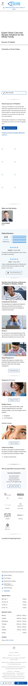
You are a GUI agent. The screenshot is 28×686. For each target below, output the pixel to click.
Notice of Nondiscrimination (9, 673)
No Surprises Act (20, 673)
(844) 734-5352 (9, 640)
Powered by (13, 666)
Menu (2, 4)
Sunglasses (7, 415)
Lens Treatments (8, 418)
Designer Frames (6, 404)
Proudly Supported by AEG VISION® (14, 668)
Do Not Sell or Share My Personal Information (14, 678)
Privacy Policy (20, 674)
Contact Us (9, 671)
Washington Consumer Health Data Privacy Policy (13, 676)
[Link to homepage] (14, 3)
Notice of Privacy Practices (9, 674)
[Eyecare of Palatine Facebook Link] (14, 647)
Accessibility (16, 671)
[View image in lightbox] (14, 134)
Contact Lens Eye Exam (10, 457)
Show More (10, 268)
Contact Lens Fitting (7, 447)
